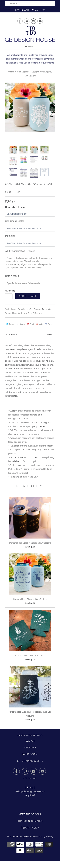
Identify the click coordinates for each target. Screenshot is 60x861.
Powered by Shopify (43, 836)
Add (41, 324)
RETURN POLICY (30, 827)
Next (49, 334)
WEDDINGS (30, 747)
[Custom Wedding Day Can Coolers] (30, 107)
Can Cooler (23, 309)
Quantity (10, 290)
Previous (12, 334)
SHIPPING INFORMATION (30, 821)
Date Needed (12, 275)
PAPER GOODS (30, 754)
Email (50, 324)
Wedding (37, 313)
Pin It (32, 324)
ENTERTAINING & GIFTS (30, 761)
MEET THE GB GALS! (30, 814)
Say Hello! (22, 10)
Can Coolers (35, 309)
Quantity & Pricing (15, 207)
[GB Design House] (30, 35)
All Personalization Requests (20, 251)
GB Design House (23, 836)
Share (22, 324)
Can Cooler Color (14, 221)
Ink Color (10, 235)
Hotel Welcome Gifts (22, 313)
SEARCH (30, 740)
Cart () (39, 10)
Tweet (11, 324)
